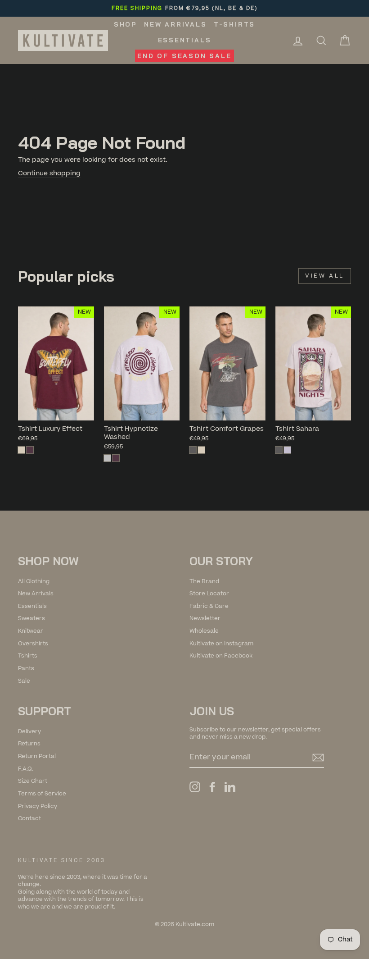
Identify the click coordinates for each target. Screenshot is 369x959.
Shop (125, 24)
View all (324, 276)
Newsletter (204, 618)
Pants (26, 668)
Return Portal (37, 756)
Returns (29, 744)
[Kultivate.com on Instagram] (194, 786)
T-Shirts (234, 24)
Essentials (185, 40)
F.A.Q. (25, 769)
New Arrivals (175, 24)
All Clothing (34, 581)
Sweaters (31, 618)
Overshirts (33, 643)
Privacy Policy (37, 806)
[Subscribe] (318, 757)
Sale (24, 681)
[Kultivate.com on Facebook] (212, 786)
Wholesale (204, 631)
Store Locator (209, 593)
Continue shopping (49, 173)
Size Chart (32, 781)
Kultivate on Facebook (220, 656)
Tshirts (27, 656)
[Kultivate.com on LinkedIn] (230, 786)
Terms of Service (42, 794)
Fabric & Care (209, 606)
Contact (29, 818)
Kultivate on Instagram (221, 643)
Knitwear (30, 631)
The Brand (204, 581)
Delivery (29, 731)
